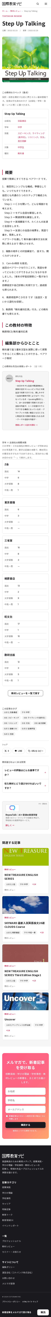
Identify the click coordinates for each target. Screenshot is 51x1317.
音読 (9, 734)
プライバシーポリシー (11, 1301)
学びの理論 (7, 1192)
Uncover (9, 1019)
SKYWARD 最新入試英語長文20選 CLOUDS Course (24, 925)
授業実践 (6, 1187)
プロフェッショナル (11, 1240)
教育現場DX (7, 1220)
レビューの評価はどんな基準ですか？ (21, 772)
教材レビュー (15, 11)
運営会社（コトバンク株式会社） (18, 1272)
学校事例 (6, 1198)
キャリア (6, 1203)
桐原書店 (9, 578)
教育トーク (7, 1214)
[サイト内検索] (38, 4)
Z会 (6, 464)
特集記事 (6, 1209)
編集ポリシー (8, 1267)
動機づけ (10, 728)
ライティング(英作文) (34, 717)
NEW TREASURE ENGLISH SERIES (21, 876)
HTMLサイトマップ (30, 1301)
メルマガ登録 (8, 1283)
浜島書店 (22, 120)
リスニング (33, 137)
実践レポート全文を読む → (26, 425)
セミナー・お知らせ (11, 1251)
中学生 (21, 147)
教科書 (21, 153)
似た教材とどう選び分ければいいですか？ (22, 786)
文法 (42, 137)
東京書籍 (9, 502)
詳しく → (10, 825)
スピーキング (24, 133)
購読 (43, 1312)
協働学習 (28, 728)
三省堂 (8, 540)
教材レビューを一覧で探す (25, 693)
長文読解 (22, 141)
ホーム (5, 11)
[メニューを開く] (46, 4)
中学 (20, 127)
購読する (25, 1124)
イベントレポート (10, 1225)
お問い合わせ (8, 1278)
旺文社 (8, 616)
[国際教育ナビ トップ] (12, 3)
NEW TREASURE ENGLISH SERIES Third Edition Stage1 (22, 973)
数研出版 (9, 655)
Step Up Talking (24, 381)
